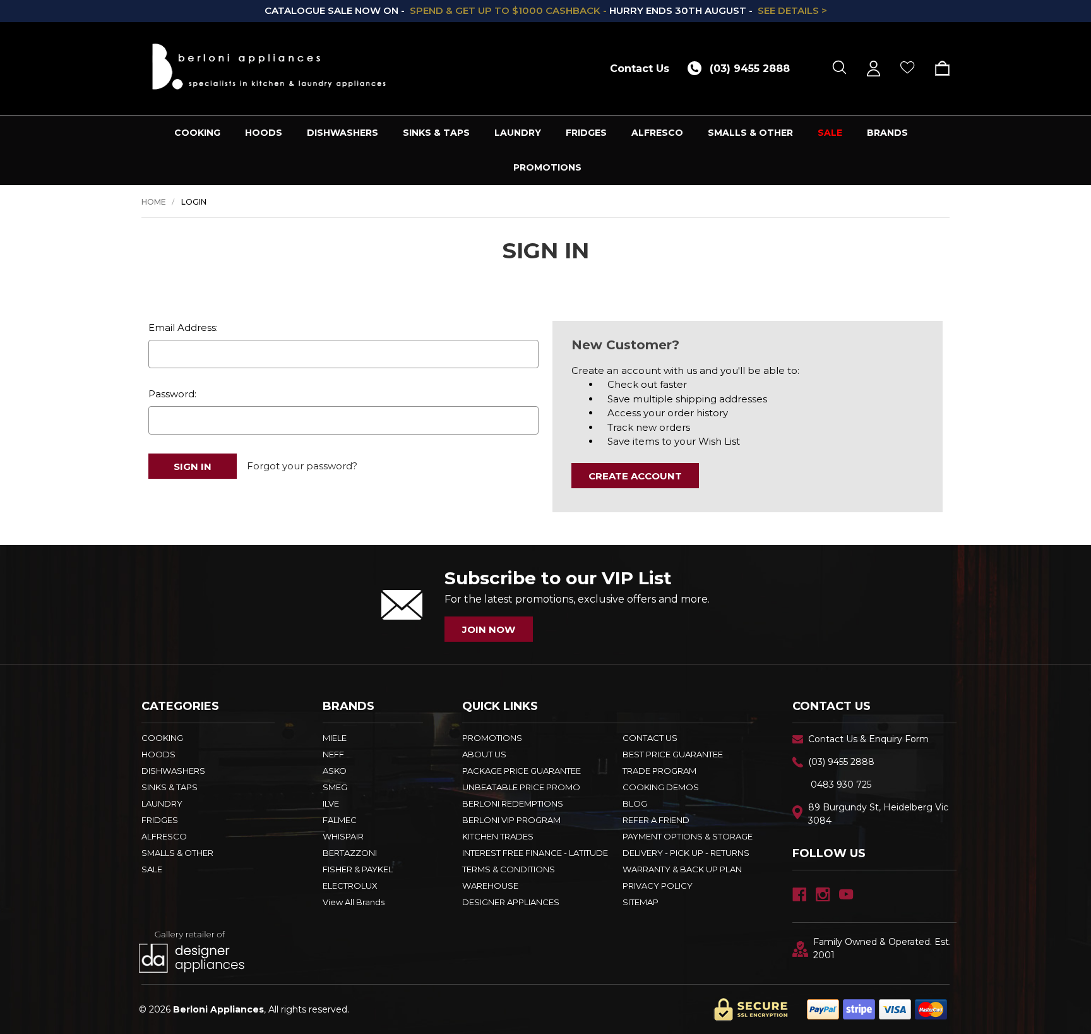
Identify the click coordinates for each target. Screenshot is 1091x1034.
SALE (830, 132)
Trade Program (659, 771)
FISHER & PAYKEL (358, 869)
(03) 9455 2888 (841, 761)
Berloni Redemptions (512, 803)
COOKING (197, 132)
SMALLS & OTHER (750, 132)
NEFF (333, 754)
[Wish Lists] (907, 68)
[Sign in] (873, 68)
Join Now (488, 629)
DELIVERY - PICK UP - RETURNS (686, 853)
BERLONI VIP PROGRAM (511, 820)
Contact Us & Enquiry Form (868, 739)
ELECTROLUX (350, 886)
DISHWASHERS (342, 132)
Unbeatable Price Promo (521, 787)
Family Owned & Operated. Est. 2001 (882, 948)
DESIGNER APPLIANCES (510, 902)
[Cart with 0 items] (938, 68)
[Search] (839, 68)
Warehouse (490, 886)
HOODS (263, 132)
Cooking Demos (661, 787)
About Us (484, 754)
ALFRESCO (657, 132)
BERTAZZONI (350, 853)
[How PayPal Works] (877, 1008)
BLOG (635, 803)
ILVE (331, 803)
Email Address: (183, 328)
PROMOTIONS (547, 167)
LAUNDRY (517, 132)
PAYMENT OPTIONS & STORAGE (688, 836)
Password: (172, 394)
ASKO (335, 771)
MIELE (335, 738)
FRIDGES (586, 132)
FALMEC (340, 820)
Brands (887, 132)
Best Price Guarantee (673, 754)
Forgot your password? (302, 466)
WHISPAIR (343, 836)
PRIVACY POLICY (658, 886)
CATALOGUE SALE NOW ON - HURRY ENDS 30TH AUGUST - (546, 10)
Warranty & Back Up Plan (682, 869)
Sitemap (641, 902)
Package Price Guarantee (521, 771)
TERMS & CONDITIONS (508, 869)
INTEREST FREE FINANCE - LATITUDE (535, 853)
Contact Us (639, 69)
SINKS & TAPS (436, 132)
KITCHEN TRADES (498, 836)
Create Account (635, 476)
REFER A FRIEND (656, 820)
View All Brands (354, 902)
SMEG (335, 787)
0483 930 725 (841, 784)
